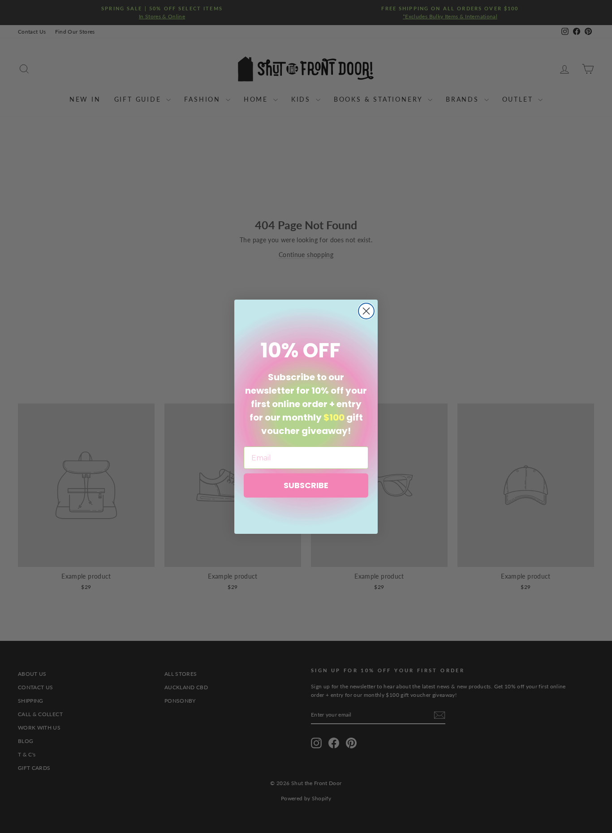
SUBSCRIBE (306, 485)
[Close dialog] (366, 311)
